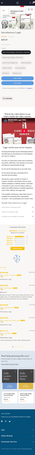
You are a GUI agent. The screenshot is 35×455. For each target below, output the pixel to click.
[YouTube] (11, 421)
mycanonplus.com (18, 198)
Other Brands (7, 436)
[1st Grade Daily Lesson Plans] (10, 379)
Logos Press (7, 397)
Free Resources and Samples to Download (13, 216)
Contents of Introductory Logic (10, 212)
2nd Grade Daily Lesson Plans (26, 394)
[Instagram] (7, 421)
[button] (10, 236)
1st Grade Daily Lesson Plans (9, 394)
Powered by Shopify (27, 448)
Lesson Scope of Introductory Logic (11, 207)
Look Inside (8, 98)
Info (3, 430)
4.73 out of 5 (22, 231)
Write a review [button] (17, 248)
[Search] (30, 3)
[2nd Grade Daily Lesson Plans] (26, 379)
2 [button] (15, 347)
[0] (33, 3)
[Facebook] (3, 421)
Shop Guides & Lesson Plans (9, 364)
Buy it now (17, 83)
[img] (4, 272)
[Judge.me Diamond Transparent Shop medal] (17, 258)
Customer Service (9, 442)
